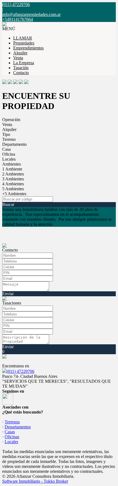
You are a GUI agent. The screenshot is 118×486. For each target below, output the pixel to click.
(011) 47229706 (20, 371)
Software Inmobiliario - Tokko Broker (35, 481)
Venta (18, 57)
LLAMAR (22, 38)
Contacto (21, 72)
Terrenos (12, 422)
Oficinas (12, 436)
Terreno (9, 139)
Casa (6, 149)
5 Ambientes (13, 188)
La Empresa (23, 62)
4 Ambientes (13, 183)
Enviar (8, 293)
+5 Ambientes (14, 193)
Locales (9, 159)
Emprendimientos (28, 48)
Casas (10, 431)
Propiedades (23, 43)
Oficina (8, 154)
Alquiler (20, 53)
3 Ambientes (13, 179)
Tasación (21, 67)
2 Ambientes (13, 174)
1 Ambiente (12, 169)
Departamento (14, 144)
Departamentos (18, 426)
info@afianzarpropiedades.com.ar (31, 14)
